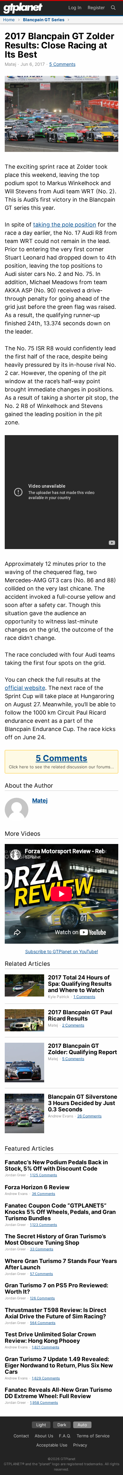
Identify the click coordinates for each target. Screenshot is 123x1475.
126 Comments (42, 1298)
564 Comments (43, 1323)
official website (25, 687)
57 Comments (41, 1274)
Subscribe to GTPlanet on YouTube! (61, 951)
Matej (40, 800)
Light (41, 1424)
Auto (82, 1424)
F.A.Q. (65, 1435)
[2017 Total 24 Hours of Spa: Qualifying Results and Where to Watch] (26, 987)
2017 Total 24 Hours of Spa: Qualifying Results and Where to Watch (80, 983)
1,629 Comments (46, 1378)
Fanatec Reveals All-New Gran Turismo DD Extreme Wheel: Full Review (58, 1392)
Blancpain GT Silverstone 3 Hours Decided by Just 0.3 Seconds (82, 1103)
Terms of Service (93, 1435)
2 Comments (73, 1025)
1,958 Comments (44, 1402)
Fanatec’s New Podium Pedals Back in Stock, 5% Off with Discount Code (56, 1165)
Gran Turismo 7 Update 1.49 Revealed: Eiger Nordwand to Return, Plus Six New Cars (59, 1365)
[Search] (113, 8)
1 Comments (84, 996)
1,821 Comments (45, 1347)
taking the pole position (64, 224)
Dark (61, 1424)
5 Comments (62, 64)
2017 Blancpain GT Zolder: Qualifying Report (82, 1048)
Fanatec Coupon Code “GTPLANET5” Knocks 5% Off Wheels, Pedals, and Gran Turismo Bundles (60, 1212)
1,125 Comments (43, 1175)
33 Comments (41, 1249)
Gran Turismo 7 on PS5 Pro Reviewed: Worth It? (56, 1288)
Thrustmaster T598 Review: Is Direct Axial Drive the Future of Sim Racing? (55, 1313)
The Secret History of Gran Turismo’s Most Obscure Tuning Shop (55, 1239)
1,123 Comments (43, 1224)
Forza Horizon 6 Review (37, 1187)
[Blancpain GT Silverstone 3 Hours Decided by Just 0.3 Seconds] (26, 1114)
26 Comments (89, 1116)
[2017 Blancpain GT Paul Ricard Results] (26, 1021)
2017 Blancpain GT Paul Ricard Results (80, 1015)
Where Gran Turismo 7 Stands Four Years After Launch (61, 1264)
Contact (21, 1435)
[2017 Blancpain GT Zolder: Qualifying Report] (26, 1063)
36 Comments (43, 1193)
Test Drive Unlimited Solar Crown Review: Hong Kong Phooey (50, 1337)
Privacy (80, 1444)
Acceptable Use (51, 1444)
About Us (44, 1435)
